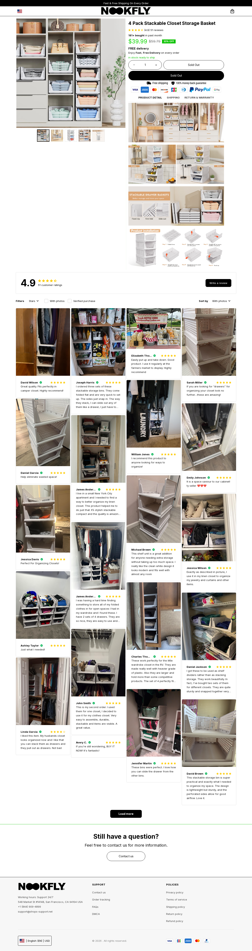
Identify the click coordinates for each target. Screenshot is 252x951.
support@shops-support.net (35, 911)
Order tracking (101, 899)
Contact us (99, 892)
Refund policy (174, 921)
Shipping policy (175, 906)
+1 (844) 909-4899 (29, 906)
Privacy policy (174, 892)
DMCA (96, 913)
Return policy (174, 913)
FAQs (95, 906)
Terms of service (176, 899)
